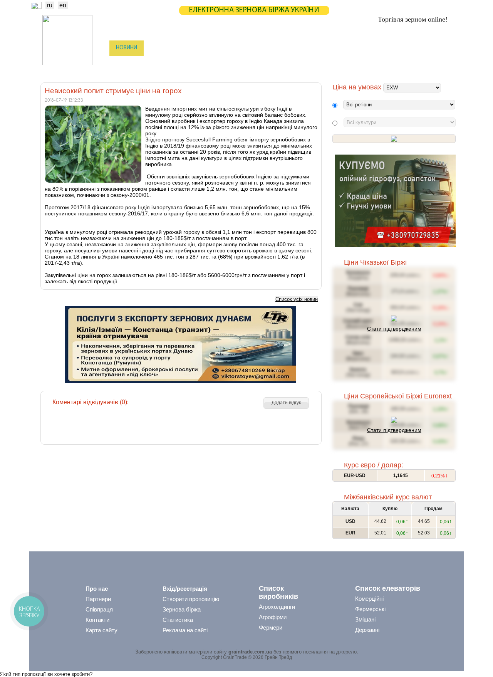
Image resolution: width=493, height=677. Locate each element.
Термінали (317, 63)
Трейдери (127, 63)
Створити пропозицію (191, 599)
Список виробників (278, 592)
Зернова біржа (182, 609)
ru (49, 5)
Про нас (97, 588)
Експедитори (246, 63)
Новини (126, 48)
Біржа (157, 48)
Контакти (97, 620)
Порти (283, 63)
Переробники (397, 63)
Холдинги (355, 63)
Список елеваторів (387, 588)
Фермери (270, 627)
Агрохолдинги (277, 606)
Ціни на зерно (353, 48)
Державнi (367, 630)
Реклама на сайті (185, 630)
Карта (230, 48)
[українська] (36, 6)
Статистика (194, 48)
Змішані (365, 619)
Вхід (442, 49)
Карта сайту (101, 630)
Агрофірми (273, 617)
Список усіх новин (296, 299)
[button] (286, 403)
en (62, 5)
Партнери (309, 48)
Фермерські (370, 609)
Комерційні (369, 598)
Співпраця (99, 609)
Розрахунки (267, 48)
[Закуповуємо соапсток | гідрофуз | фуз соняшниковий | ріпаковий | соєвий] (395, 245)
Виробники (165, 63)
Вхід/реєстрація (185, 588)
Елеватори (204, 63)
